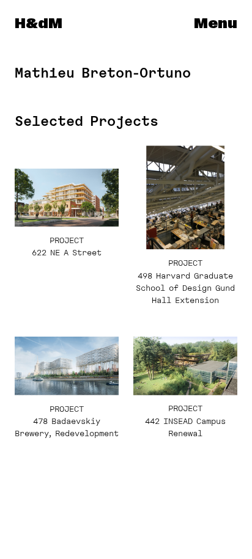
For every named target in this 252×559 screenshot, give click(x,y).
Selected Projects (86, 121)
